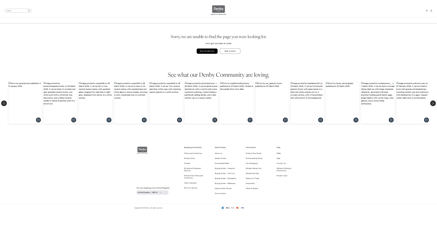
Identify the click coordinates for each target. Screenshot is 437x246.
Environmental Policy (254, 158)
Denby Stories (220, 158)
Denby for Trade (252, 178)
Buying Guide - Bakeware (225, 183)
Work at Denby (252, 188)
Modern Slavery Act (254, 168)
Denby (147, 208)
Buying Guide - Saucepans (225, 178)
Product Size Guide (253, 153)
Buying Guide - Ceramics (225, 168)
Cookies (187, 163)
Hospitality (250, 183)
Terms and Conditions (193, 153)
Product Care (282, 176)
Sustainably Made (222, 163)
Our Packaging (252, 163)
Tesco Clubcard (190, 183)
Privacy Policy (189, 158)
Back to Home (230, 51)
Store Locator (220, 193)
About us (218, 153)
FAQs (279, 153)
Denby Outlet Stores (223, 188)
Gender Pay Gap (252, 173)
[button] (25, 103)
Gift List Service (190, 188)
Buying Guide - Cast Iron (225, 173)
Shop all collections (207, 51)
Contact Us (281, 163)
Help (278, 158)
